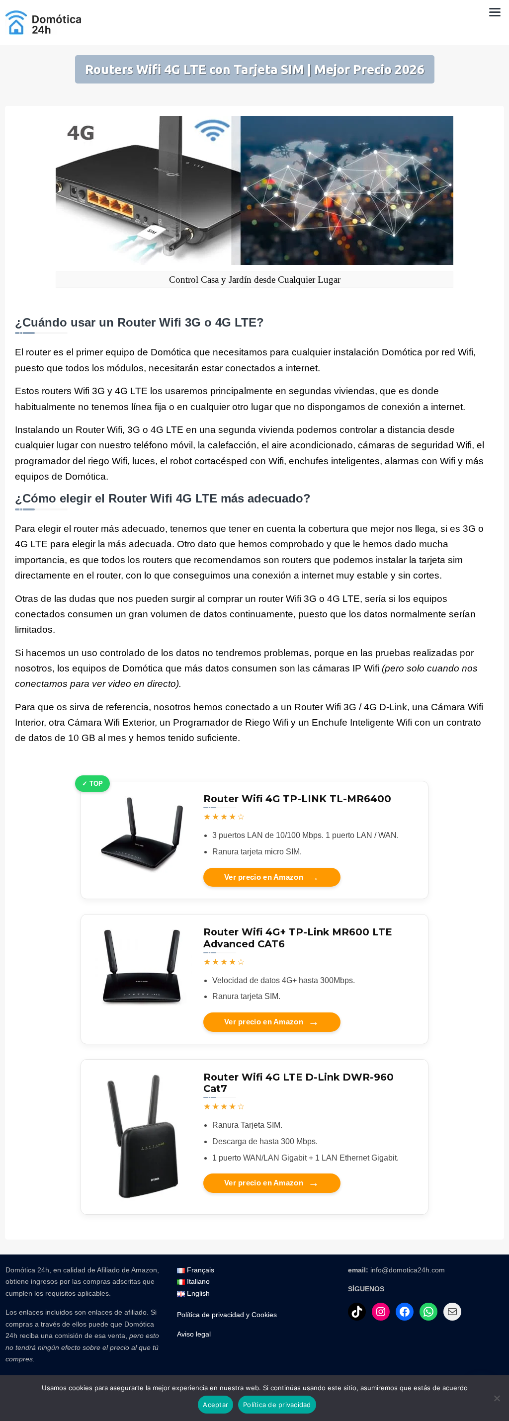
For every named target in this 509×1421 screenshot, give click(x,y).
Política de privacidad (277, 1405)
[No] (497, 1398)
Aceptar (215, 1405)
